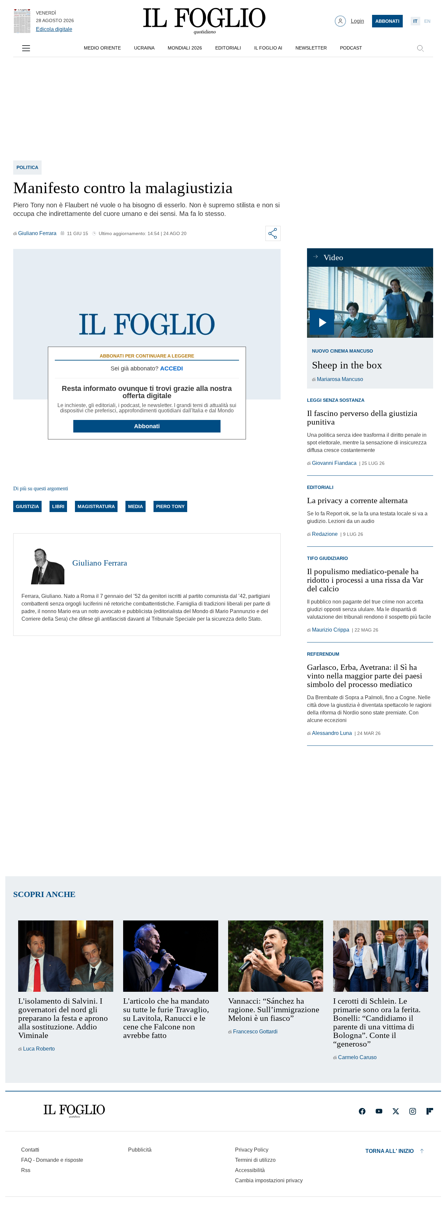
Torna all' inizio (389, 1151)
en (427, 21)
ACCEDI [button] (171, 368)
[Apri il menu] (26, 48)
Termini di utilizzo (255, 1160)
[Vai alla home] (204, 21)
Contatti (30, 1150)
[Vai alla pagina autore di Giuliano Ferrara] (42, 562)
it (415, 21)
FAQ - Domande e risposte (52, 1160)
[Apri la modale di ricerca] (420, 48)
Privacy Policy (251, 1150)
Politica (27, 167)
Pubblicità (140, 1150)
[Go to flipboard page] (430, 1111)
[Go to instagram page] (412, 1111)
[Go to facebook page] (362, 1111)
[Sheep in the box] (370, 302)
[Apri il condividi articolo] (273, 233)
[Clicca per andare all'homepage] (74, 1111)
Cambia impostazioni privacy (269, 1180)
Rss (25, 1170)
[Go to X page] (396, 1111)
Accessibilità (250, 1170)
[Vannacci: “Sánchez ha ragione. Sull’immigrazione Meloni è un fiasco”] (275, 956)
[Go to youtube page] (379, 1111)
